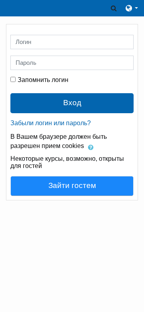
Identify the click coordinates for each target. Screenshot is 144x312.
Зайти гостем (72, 185)
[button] (113, 8)
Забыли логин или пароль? (50, 123)
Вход (72, 102)
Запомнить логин (43, 79)
